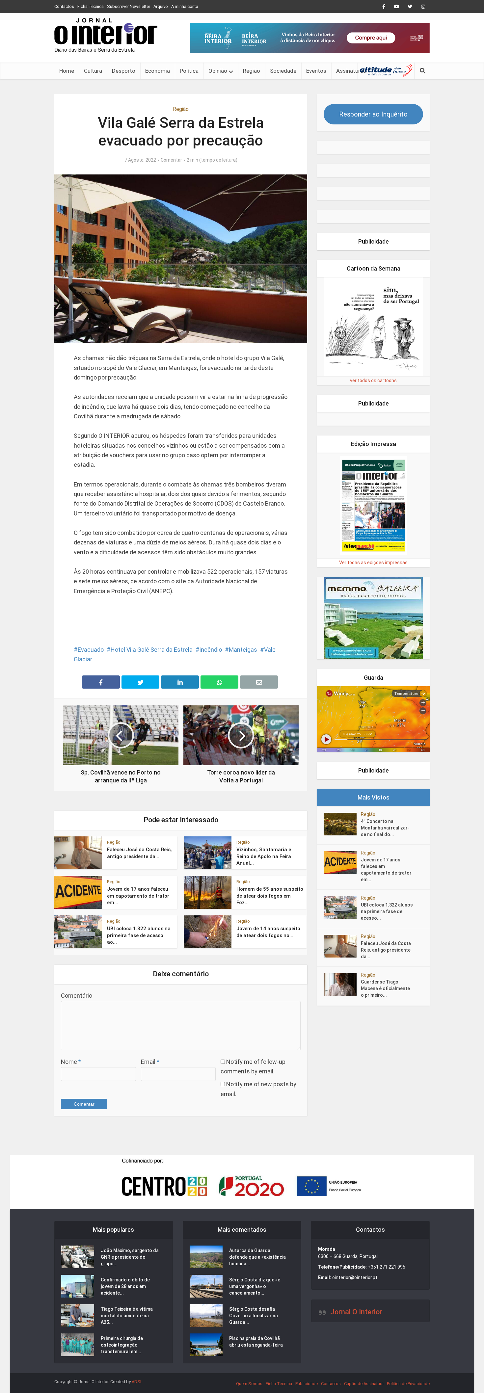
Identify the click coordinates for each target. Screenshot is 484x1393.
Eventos (316, 70)
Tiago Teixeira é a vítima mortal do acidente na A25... (127, 1315)
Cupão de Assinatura (364, 1383)
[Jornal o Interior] (105, 31)
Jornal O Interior (356, 1312)
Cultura (93, 70)
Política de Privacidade (408, 1383)
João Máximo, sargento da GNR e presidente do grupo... (130, 1257)
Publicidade (306, 1383)
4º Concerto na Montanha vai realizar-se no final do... (385, 828)
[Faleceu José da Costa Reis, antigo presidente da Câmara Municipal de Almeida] (342, 946)
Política (189, 70)
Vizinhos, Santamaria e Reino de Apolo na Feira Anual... (263, 856)
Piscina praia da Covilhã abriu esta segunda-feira (256, 1342)
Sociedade (283, 70)
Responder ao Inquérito (373, 114)
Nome (71, 1061)
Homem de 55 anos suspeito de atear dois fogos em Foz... (269, 896)
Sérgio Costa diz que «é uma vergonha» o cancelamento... (254, 1286)
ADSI (136, 1381)
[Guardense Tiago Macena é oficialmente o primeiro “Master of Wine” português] (342, 984)
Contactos (64, 6)
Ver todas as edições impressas (373, 562)
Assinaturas (351, 70)
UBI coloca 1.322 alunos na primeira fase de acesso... (387, 911)
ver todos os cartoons (373, 380)
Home (66, 70)
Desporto (123, 70)
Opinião (217, 70)
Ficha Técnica (90, 6)
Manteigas (243, 649)
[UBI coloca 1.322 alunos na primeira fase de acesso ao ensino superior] (342, 907)
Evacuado (91, 649)
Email (150, 1061)
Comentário (76, 995)
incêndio (211, 649)
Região (251, 70)
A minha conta (184, 6)
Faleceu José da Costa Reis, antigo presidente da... (386, 950)
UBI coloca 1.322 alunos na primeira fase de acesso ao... (139, 935)
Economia (157, 70)
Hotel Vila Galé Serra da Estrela (152, 649)
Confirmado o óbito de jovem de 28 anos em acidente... (125, 1286)
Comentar (171, 160)
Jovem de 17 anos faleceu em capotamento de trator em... (138, 896)
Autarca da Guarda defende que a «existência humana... (257, 1257)
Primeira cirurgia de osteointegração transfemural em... (122, 1345)
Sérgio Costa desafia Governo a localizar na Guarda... (253, 1315)
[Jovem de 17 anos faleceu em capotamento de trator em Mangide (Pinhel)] (342, 862)
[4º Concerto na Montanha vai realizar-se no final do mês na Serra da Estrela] (342, 824)
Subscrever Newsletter (128, 6)
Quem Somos (249, 1383)
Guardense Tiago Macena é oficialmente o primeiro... (385, 988)
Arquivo (160, 6)
